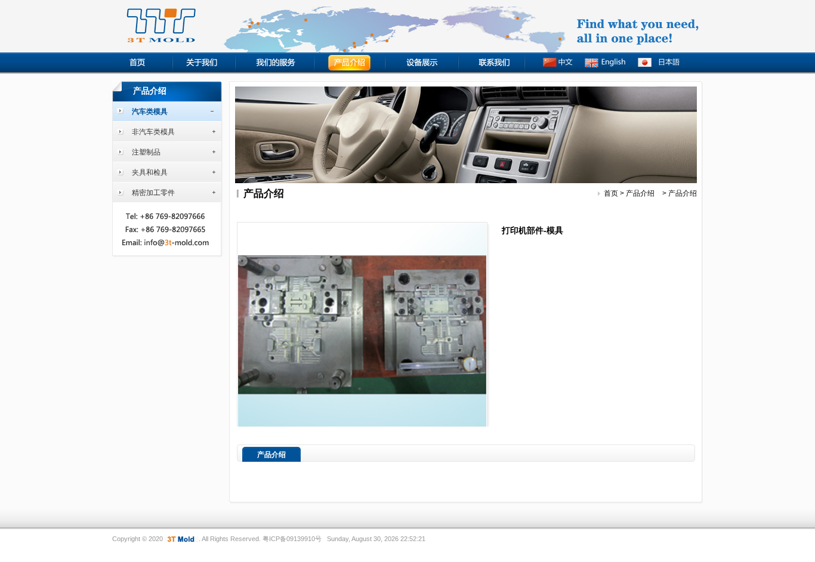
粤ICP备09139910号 (292, 538)
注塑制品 (146, 152)
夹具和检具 (150, 172)
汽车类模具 (150, 111)
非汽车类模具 (153, 132)
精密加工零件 (153, 193)
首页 (611, 193)
